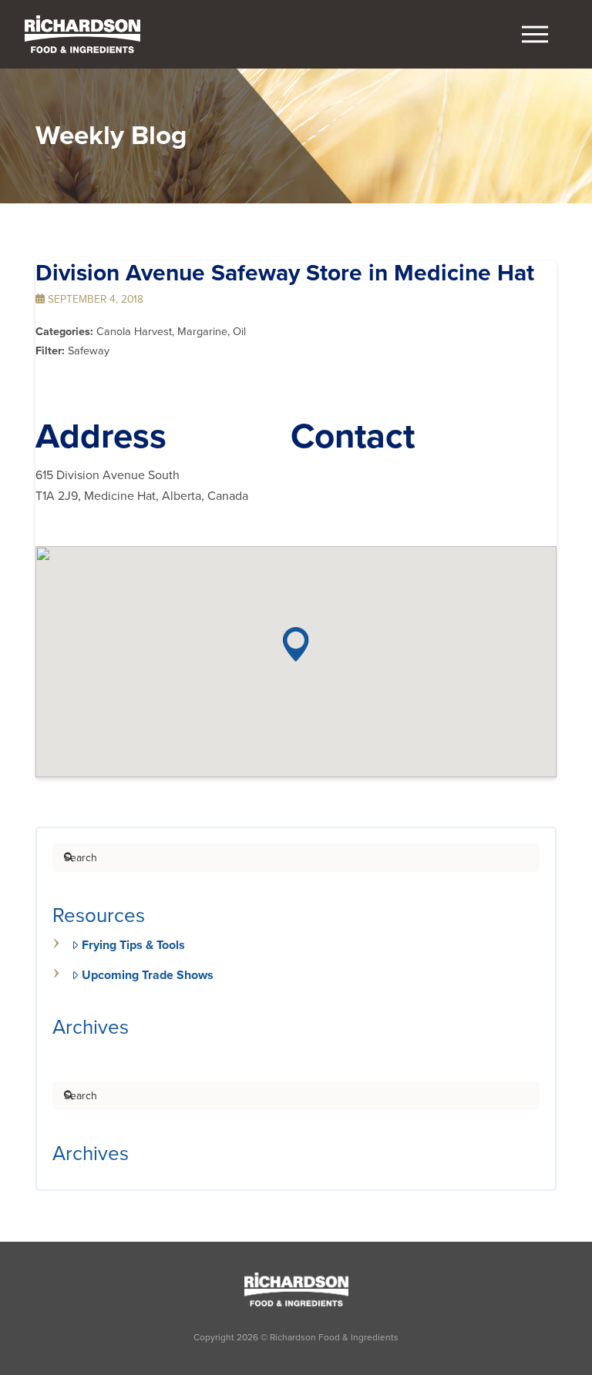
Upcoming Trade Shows (148, 975)
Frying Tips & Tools (133, 945)
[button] (535, 35)
